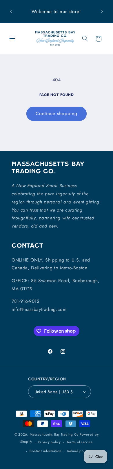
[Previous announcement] (11, 11)
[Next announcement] (102, 11)
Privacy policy (49, 442)
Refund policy (78, 451)
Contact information (45, 451)
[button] (12, 38)
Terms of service (80, 442)
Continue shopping (57, 113)
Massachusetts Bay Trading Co (54, 434)
